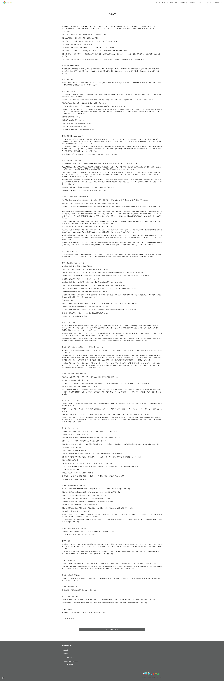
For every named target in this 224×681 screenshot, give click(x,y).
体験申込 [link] (192, 2)
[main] (112, 14)
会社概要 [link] (216, 2)
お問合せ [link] (208, 2)
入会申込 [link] (200, 2)
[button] (222, 2)
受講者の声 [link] (183, 2)
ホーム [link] (158, 2)
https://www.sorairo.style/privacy (107, 309)
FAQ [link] (176, 2)
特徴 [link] (171, 2)
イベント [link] (165, 2)
